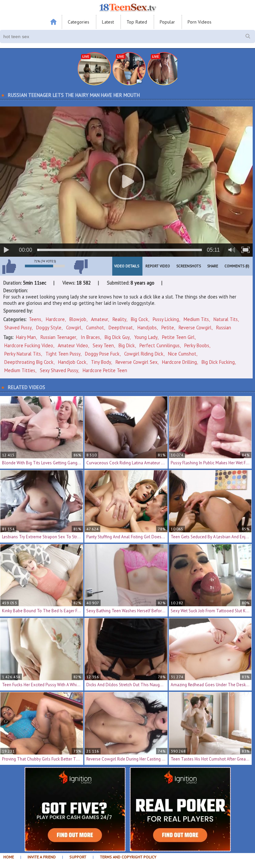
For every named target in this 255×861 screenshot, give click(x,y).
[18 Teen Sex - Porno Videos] (127, 7)
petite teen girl (178, 337)
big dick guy (117, 337)
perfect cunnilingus (159, 345)
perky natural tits (22, 354)
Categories (78, 22)
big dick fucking (218, 362)
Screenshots (188, 266)
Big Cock (139, 319)
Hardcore (55, 319)
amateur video (73, 345)
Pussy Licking (166, 319)
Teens (35, 319)
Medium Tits (196, 319)
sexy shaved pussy (59, 370)
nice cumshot (182, 354)
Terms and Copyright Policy (128, 856)
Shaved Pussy (18, 327)
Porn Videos (200, 22)
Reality (119, 319)
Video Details (126, 266)
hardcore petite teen (105, 370)
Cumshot (95, 327)
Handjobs (147, 327)
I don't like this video (81, 267)
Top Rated (137, 22)
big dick (127, 345)
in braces (90, 337)
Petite (167, 327)
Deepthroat (121, 327)
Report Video (157, 266)
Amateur (99, 319)
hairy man (26, 337)
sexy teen (103, 345)
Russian (223, 327)
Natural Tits (225, 319)
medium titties (19, 370)
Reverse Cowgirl (195, 327)
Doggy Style (48, 327)
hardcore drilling (179, 362)
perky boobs (196, 345)
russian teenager (58, 337)
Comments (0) (236, 266)
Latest (108, 22)
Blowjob (77, 319)
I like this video (9, 267)
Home (8, 856)
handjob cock (72, 362)
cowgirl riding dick (143, 354)
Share (212, 266)
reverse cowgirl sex (136, 362)
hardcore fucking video (28, 345)
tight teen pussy (62, 354)
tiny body (101, 362)
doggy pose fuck (102, 354)
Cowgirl (73, 327)
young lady (145, 337)
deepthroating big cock (28, 362)
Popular (167, 22)
